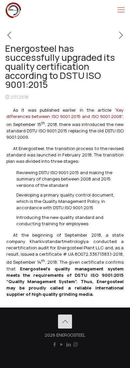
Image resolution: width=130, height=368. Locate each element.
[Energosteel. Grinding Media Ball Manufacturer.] (13, 10)
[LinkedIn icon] (68, 344)
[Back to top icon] (65, 322)
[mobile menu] (121, 10)
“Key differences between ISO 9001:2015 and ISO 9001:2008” (65, 113)
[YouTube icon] (61, 344)
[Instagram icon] (75, 344)
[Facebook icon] (54, 344)
